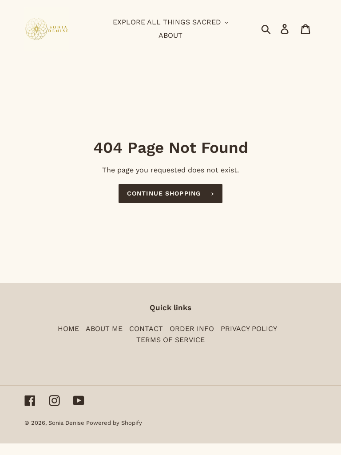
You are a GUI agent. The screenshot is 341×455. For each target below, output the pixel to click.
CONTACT (146, 328)
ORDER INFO (192, 328)
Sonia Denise (67, 422)
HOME (68, 328)
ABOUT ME (104, 328)
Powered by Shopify (114, 422)
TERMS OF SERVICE (170, 339)
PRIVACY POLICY (249, 328)
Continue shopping (164, 193)
